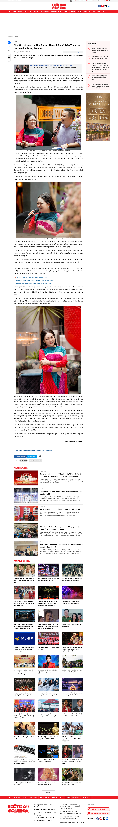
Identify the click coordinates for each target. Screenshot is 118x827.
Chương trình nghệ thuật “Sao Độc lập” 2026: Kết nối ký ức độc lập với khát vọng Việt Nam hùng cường (60, 475)
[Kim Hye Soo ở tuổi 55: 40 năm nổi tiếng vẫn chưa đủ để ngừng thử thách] (72, 751)
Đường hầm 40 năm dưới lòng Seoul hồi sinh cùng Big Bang (70, 602)
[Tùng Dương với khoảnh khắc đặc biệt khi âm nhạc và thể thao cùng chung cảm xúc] (24, 592)
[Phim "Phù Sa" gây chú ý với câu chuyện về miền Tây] (72, 774)
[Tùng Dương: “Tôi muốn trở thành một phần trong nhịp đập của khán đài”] (48, 661)
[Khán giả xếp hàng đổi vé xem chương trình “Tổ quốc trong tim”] (48, 705)
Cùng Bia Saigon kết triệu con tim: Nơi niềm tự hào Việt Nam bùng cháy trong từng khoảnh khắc (48, 603)
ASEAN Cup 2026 (17, 11)
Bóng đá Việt (45, 11)
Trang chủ (10, 36)
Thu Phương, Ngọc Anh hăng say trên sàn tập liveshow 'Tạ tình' (32, 277)
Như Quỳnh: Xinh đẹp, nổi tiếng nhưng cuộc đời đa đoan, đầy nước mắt (34, 450)
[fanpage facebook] (99, 6)
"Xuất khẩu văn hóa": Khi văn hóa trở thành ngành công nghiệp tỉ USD (61, 493)
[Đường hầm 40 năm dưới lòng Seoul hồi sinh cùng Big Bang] (72, 592)
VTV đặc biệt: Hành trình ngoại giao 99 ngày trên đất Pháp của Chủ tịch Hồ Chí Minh (60, 528)
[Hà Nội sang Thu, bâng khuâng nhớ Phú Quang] (24, 774)
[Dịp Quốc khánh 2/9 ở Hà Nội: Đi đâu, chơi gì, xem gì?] (26, 513)
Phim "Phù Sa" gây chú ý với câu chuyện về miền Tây (71, 783)
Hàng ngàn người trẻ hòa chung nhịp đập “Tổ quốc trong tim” (23, 694)
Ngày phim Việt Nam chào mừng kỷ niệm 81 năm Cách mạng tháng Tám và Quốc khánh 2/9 (24, 761)
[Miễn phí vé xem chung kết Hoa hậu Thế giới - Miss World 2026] (48, 570)
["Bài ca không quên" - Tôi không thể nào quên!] (48, 638)
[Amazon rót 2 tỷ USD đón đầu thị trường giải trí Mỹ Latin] (48, 751)
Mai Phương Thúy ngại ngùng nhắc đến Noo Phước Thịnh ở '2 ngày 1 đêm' (51, 65)
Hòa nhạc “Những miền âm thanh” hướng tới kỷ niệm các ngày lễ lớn (48, 694)
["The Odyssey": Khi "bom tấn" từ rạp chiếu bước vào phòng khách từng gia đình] (72, 728)
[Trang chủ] (10, 11)
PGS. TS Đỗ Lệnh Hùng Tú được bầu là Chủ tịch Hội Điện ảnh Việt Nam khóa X (61, 546)
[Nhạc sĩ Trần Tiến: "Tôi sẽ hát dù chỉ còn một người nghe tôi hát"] (72, 684)
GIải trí (79, 11)
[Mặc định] (9, 57)
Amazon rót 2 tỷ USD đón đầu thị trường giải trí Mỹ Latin (47, 760)
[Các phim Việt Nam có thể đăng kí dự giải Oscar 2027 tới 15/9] (48, 728)
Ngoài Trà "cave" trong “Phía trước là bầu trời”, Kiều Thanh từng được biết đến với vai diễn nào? (48, 626)
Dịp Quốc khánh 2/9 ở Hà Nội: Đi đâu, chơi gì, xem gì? (60, 509)
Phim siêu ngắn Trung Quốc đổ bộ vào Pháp (24, 738)
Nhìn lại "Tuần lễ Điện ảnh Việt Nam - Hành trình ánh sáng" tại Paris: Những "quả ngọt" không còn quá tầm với (100, 67)
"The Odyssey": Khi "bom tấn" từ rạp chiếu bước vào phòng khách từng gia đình (71, 738)
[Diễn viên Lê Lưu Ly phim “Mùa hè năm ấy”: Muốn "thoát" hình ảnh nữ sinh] (24, 570)
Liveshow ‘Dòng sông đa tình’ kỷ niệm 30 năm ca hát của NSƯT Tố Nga (33, 283)
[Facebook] (104, 0)
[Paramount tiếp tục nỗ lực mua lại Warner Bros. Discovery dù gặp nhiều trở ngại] (24, 638)
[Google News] (73, 52)
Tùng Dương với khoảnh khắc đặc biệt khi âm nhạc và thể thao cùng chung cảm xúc (24, 603)
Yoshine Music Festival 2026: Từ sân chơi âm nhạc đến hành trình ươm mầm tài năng (23, 672)
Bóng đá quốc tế (56, 11)
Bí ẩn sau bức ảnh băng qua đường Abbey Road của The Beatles (72, 579)
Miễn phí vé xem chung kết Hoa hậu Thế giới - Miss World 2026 (48, 579)
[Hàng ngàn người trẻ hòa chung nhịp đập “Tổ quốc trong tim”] (24, 684)
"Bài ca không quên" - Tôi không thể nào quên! (48, 648)
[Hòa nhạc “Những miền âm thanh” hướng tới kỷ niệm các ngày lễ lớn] (48, 684)
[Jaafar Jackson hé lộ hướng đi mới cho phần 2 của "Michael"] (72, 705)
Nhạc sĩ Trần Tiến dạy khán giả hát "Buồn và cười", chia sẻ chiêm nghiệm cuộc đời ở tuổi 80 (72, 649)
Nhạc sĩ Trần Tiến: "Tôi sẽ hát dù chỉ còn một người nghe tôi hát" (72, 694)
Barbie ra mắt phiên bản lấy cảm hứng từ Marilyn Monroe (47, 783)
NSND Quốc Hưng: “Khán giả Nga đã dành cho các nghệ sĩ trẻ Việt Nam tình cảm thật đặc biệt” (23, 626)
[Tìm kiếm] (9, 6)
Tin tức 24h (27, 11)
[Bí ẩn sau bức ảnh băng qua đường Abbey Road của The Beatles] (72, 570)
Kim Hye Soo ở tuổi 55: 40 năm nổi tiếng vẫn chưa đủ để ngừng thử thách (72, 761)
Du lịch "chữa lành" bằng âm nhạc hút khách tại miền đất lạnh (72, 671)
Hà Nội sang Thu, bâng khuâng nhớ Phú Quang (24, 783)
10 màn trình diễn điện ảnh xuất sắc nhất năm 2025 (100, 57)
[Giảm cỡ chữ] (9, 60)
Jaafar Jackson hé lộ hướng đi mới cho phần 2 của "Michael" (72, 715)
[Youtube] (107, 0)
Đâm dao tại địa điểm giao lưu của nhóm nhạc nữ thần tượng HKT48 (100, 86)
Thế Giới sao (87, 11)
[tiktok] (105, 6)
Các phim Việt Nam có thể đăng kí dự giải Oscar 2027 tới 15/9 (48, 738)
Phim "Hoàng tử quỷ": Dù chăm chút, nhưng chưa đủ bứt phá (100, 50)
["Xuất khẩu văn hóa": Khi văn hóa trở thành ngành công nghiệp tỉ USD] (26, 495)
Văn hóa (65, 11)
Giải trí (16, 36)
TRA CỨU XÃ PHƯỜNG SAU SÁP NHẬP (87, 0)
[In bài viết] (9, 50)
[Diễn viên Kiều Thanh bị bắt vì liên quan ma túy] (72, 615)
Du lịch (73, 11)
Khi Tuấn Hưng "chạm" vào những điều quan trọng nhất (100, 77)
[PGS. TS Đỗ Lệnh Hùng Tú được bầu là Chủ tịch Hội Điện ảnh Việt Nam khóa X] (26, 548)
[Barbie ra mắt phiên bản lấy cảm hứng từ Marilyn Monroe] (48, 774)
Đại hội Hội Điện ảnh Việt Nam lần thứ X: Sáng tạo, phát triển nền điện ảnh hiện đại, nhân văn (24, 716)
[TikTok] (109, 0)
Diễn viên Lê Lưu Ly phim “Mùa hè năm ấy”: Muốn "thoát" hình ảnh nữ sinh (24, 580)
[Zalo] (109, 6)
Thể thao (36, 11)
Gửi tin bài (100, 0)
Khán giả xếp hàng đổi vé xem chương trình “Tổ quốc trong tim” (47, 715)
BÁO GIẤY (74, 0)
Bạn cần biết (97, 11)
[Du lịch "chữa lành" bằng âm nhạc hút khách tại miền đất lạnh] (72, 661)
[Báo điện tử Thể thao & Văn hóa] (59, 6)
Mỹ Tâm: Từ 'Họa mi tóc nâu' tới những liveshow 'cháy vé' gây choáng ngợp (34, 280)
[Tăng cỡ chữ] (9, 54)
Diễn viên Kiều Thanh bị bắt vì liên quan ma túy (72, 625)
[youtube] (102, 6)
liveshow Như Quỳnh (35, 460)
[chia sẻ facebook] (9, 46)
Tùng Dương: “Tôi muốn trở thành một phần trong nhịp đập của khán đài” (48, 672)
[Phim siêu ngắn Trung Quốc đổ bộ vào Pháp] (24, 728)
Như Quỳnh (23, 460)
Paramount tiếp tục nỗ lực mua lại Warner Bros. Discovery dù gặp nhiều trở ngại (24, 649)
